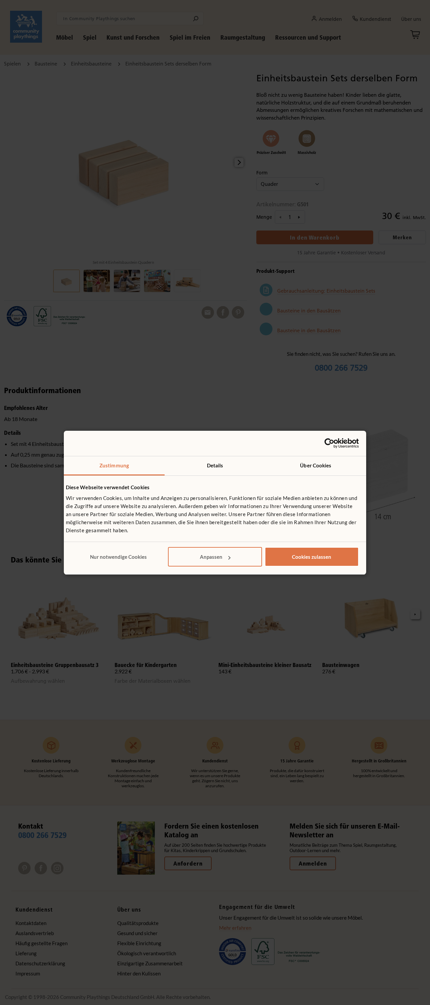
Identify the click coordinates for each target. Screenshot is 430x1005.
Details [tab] (215, 465)
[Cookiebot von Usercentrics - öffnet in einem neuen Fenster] (329, 443)
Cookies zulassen (311, 557)
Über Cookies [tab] (315, 465)
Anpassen (211, 557)
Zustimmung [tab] (114, 465)
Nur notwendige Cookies (118, 557)
